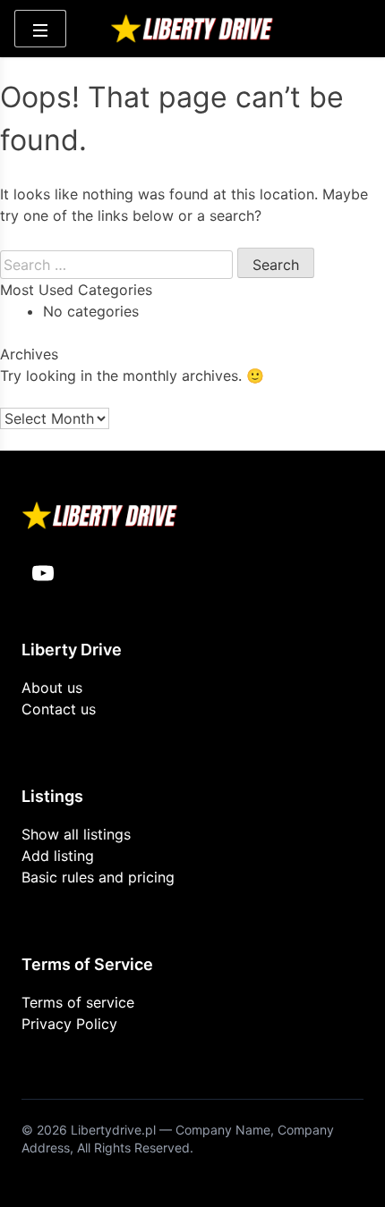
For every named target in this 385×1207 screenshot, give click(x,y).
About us (51, 687)
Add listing (57, 856)
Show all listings (76, 834)
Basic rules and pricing (98, 877)
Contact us (58, 709)
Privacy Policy (69, 1024)
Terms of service (77, 1002)
